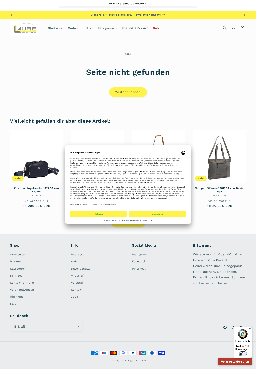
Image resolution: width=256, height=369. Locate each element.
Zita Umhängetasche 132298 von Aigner (36, 190)
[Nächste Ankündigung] (244, 15)
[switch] (243, 353)
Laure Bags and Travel (133, 360)
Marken (15, 261)
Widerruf (77, 275)
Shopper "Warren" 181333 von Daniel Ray (219, 190)
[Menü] (249, 329)
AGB (74, 261)
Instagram (139, 254)
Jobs (74, 296)
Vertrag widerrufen (235, 361)
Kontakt (76, 289)
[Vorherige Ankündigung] (11, 15)
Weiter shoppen (128, 92)
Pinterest (139, 268)
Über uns (17, 296)
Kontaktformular (22, 282)
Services (16, 275)
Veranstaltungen (22, 289)
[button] (107, 28)
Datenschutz (80, 268)
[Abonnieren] (77, 326)
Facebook (139, 261)
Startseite (17, 254)
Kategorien (18, 268)
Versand (77, 282)
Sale (13, 303)
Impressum (79, 254)
